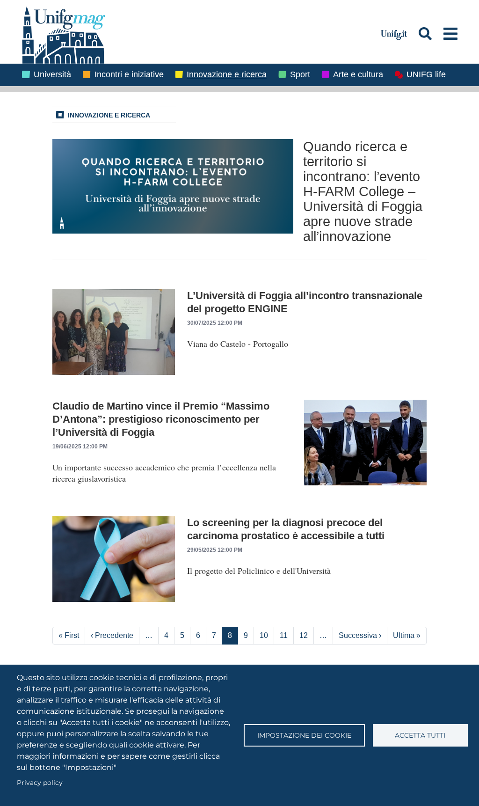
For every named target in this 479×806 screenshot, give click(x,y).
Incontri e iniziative (129, 74)
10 (264, 635)
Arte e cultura (358, 74)
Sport (300, 74)
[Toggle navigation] (450, 33)
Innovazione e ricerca (227, 74)
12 (303, 635)
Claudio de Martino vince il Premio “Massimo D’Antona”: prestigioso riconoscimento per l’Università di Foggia (160, 419)
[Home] (196, 34)
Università (52, 74)
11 (284, 635)
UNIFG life (426, 74)
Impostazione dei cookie (304, 735)
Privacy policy (40, 782)
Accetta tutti (420, 735)
